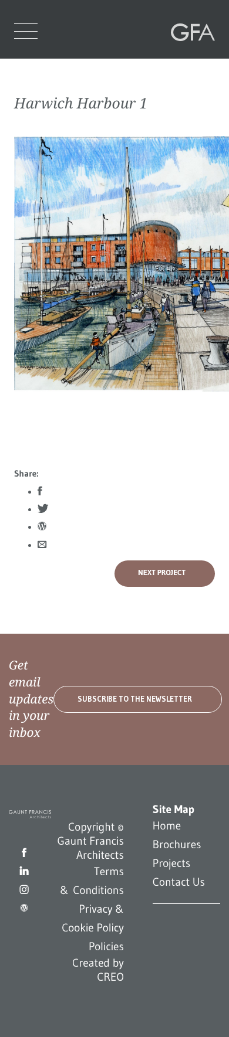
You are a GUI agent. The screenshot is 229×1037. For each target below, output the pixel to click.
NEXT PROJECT (162, 573)
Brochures (177, 845)
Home (167, 826)
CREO (110, 977)
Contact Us (179, 882)
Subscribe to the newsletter (135, 699)
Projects (171, 863)
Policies (106, 947)
